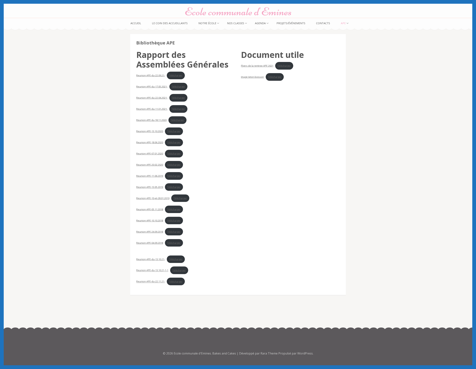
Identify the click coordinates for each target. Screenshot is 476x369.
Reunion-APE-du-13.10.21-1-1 (152, 270)
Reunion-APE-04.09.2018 (149, 243)
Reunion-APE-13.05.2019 (149, 187)
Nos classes (235, 23)
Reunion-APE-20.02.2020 (149, 164)
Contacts (323, 23)
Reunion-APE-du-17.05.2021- (152, 86)
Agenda (260, 23)
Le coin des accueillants (170, 23)
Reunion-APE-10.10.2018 (149, 220)
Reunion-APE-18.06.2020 (149, 142)
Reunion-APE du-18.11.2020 (151, 120)
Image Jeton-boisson (252, 77)
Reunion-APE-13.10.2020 (149, 131)
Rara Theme (269, 353)
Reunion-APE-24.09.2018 (149, 231)
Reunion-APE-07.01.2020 (149, 153)
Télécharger (175, 75)
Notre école (207, 23)
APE (343, 23)
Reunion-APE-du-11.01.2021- (152, 109)
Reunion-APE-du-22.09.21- (150, 75)
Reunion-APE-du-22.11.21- (150, 281)
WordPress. (305, 353)
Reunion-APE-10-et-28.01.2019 (152, 198)
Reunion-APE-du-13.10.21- (150, 259)
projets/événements (290, 23)
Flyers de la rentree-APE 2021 (257, 65)
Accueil (136, 23)
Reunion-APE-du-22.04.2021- (152, 97)
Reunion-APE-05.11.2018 (149, 209)
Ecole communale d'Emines (238, 11)
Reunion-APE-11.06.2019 (149, 176)
